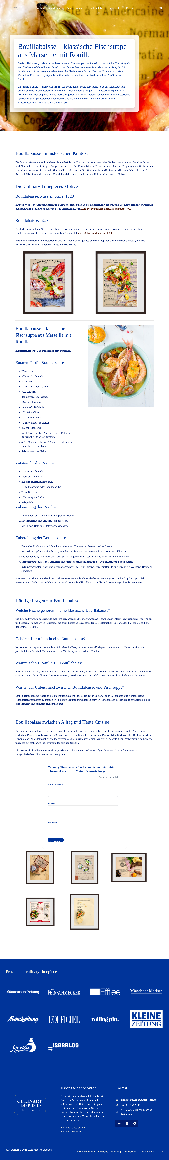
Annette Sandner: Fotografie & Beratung (99, 1151)
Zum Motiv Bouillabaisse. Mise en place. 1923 (106, 208)
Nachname (52, 822)
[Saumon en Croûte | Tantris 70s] (84, 912)
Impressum (130, 1151)
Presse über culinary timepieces (32, 971)
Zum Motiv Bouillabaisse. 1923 (95, 233)
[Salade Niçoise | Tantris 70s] (40, 912)
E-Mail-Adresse (55, 784)
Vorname (51, 803)
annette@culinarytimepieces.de (138, 1099)
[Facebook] (160, 8)
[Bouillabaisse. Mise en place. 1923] (48, 283)
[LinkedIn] (127, 1123)
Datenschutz (148, 1151)
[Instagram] (156, 8)
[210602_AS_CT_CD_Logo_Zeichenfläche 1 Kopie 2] (14, 8)
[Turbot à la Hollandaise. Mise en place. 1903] (129, 867)
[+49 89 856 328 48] (118, 1105)
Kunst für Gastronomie (73, 1127)
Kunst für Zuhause (71, 1131)
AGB (160, 1151)
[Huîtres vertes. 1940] (84, 867)
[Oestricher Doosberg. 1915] (40, 867)
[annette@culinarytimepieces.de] (118, 1099)
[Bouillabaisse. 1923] (121, 283)
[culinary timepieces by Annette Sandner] (30, 1105)
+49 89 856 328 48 (130, 1105)
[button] (63, 7)
